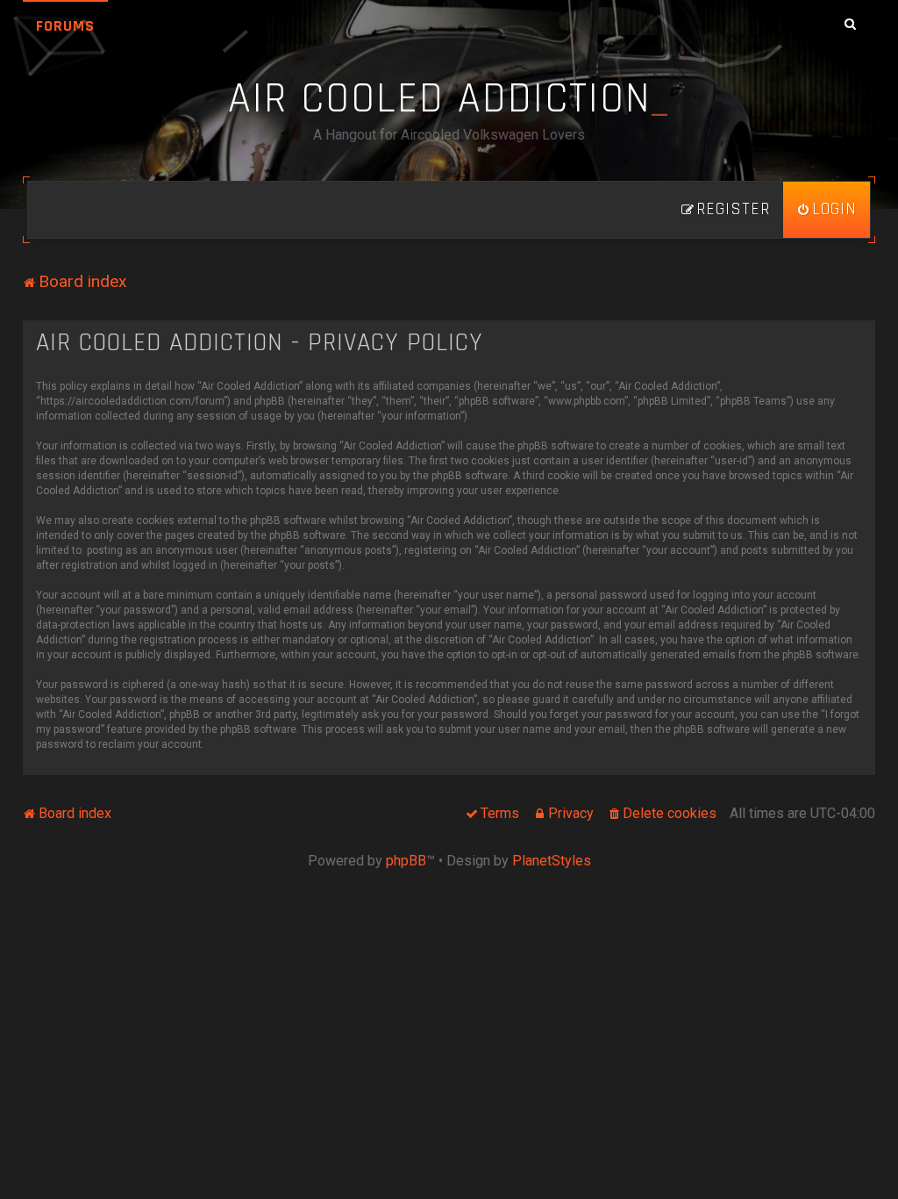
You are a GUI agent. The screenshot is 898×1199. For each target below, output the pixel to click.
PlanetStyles (551, 860)
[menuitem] (826, 210)
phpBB (406, 860)
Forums (65, 26)
